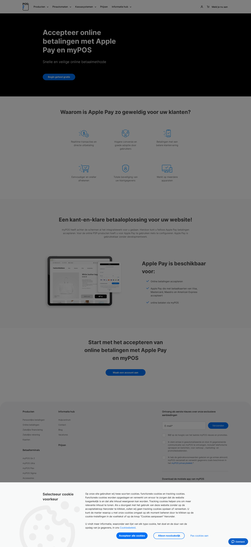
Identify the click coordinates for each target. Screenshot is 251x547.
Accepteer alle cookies (132, 535)
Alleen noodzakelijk (169, 535)
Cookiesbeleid (128, 527)
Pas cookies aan (199, 535)
